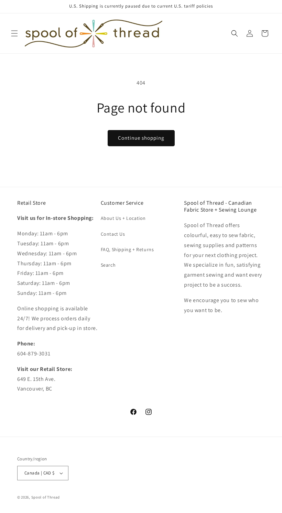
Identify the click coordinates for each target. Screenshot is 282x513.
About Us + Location (123, 218)
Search (108, 265)
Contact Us (113, 234)
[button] (14, 33)
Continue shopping (141, 138)
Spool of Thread (45, 497)
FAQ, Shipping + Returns (127, 249)
